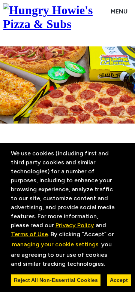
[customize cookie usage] (112, 265)
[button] (107, 264)
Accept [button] (119, 280)
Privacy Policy (75, 225)
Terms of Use (29, 234)
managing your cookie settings (55, 244)
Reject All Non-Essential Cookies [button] (56, 280)
